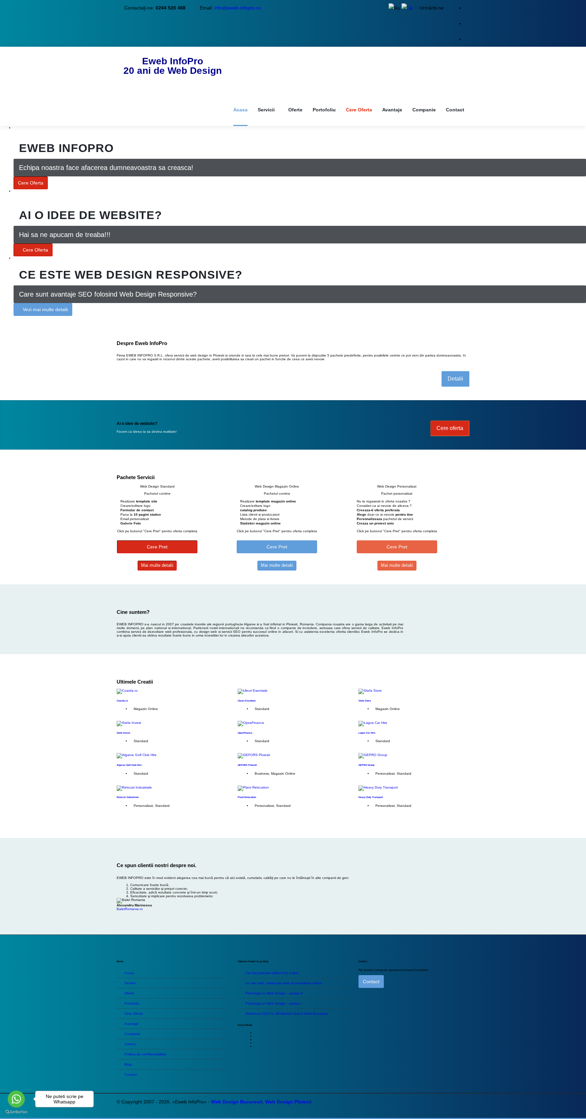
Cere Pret (157, 547)
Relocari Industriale (128, 797)
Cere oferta (449, 428)
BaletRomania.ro (130, 909)
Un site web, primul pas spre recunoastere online (284, 983)
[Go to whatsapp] (16, 1099)
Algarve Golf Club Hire (129, 765)
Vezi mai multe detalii (45, 309)
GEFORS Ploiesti (247, 765)
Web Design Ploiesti (288, 1101)
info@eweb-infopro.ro (237, 7)
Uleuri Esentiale (247, 701)
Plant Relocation (247, 797)
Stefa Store (364, 701)
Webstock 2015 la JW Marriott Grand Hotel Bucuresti (287, 1013)
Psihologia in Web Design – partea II (274, 993)
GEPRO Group (366, 765)
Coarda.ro (122, 701)
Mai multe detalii (157, 565)
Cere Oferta (30, 183)
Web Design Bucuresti (236, 1101)
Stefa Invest (123, 733)
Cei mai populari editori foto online (272, 973)
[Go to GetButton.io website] (16, 1112)
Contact (371, 981)
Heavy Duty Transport (370, 797)
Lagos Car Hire (366, 733)
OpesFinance (245, 733)
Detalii (455, 379)
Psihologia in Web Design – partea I (274, 1003)
